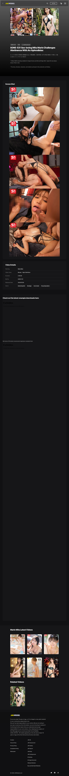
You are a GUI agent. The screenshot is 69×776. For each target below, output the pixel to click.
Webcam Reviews (32, 762)
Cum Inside (36, 285)
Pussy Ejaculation (45, 285)
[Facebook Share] (54, 772)
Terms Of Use (13, 742)
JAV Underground (32, 754)
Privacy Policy (13, 745)
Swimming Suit (21, 285)
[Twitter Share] (51, 772)
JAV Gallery (30, 745)
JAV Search (30, 748)
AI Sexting (30, 757)
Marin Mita (20, 269)
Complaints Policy (14, 748)
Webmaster (13, 751)
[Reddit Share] (58, 772)
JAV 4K (29, 739)
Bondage (29, 285)
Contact (12, 739)
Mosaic (19, 272)
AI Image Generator (32, 760)
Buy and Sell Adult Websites (34, 765)
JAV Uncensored (31, 742)
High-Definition (26, 272)
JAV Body (30, 751)
